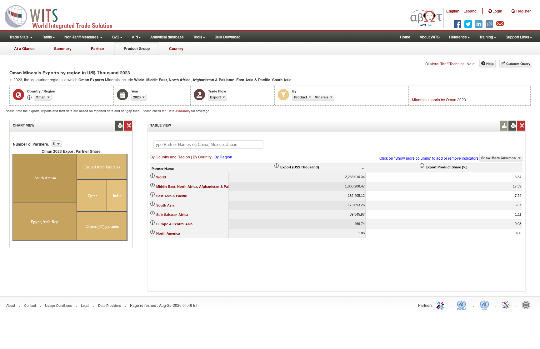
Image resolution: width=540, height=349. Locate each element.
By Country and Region (170, 156)
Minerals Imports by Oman (434, 99)
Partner (97, 48)
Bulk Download (228, 36)
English (452, 11)
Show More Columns (499, 157)
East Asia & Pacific (171, 196)
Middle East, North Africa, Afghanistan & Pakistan (197, 186)
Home (405, 36)
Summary (63, 48)
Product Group (137, 48)
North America (168, 233)
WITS (62, 15)
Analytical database (167, 36)
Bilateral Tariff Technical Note (450, 63)
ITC (441, 304)
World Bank (527, 304)
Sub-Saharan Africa (172, 215)
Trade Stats (19, 36)
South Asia (165, 205)
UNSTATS (484, 304)
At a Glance (24, 48)
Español (470, 10)
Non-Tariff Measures (81, 36)
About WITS (430, 36)
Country (176, 48)
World (161, 177)
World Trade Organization (506, 304)
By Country (202, 156)
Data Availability (179, 111)
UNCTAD (463, 304)
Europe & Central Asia (174, 224)
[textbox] (208, 144)
